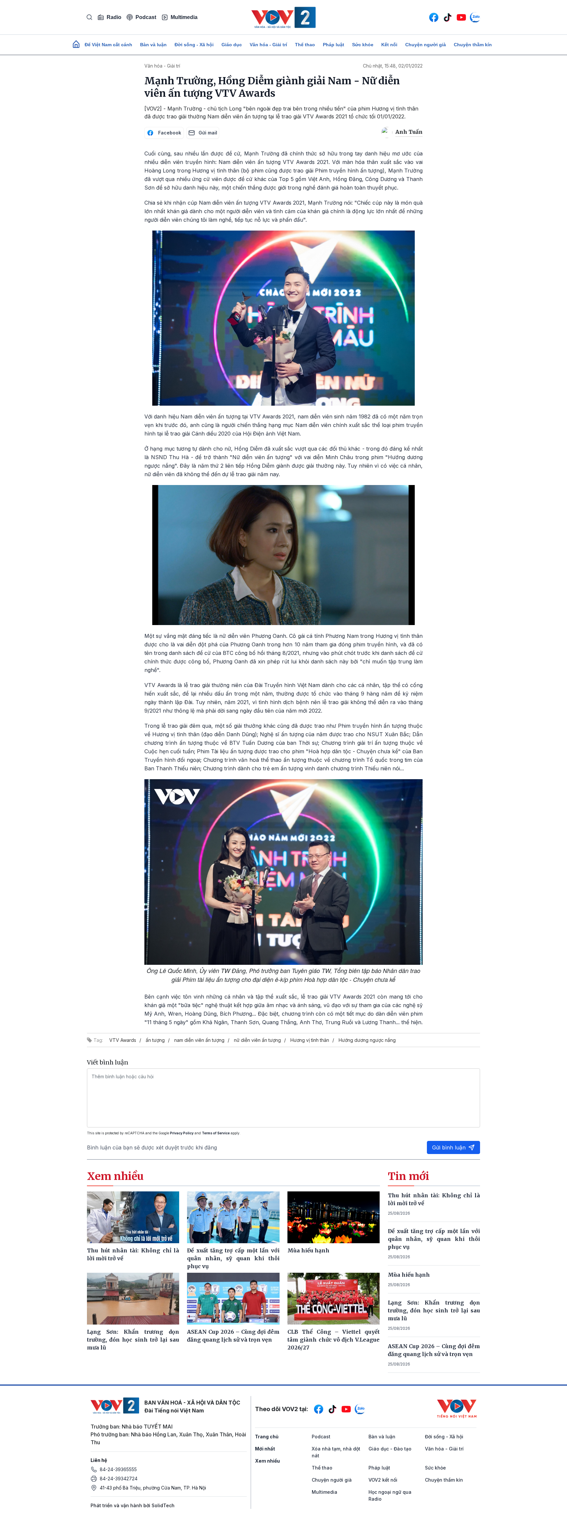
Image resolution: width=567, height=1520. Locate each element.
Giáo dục (231, 44)
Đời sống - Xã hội (194, 44)
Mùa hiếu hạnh (409, 1274)
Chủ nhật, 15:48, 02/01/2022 (393, 66)
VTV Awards (122, 1040)
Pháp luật (333, 44)
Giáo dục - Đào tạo (389, 1448)
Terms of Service (216, 1133)
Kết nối (389, 44)
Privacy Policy (182, 1133)
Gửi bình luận (449, 1147)
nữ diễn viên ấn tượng (257, 1040)
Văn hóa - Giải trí (268, 44)
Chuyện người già (425, 44)
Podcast (146, 17)
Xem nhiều (267, 1461)
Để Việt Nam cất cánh (108, 44)
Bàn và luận (153, 44)
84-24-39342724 (118, 1478)
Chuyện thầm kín (473, 44)
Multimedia (184, 17)
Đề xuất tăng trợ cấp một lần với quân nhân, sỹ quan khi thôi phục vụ (434, 1239)
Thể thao (305, 44)
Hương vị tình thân (309, 1040)
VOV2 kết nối (382, 1480)
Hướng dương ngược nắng (367, 1040)
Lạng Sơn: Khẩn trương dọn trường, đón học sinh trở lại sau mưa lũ (434, 1310)
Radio (114, 17)
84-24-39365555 (118, 1469)
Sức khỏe (362, 44)
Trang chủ (267, 1436)
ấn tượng (155, 1040)
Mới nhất (265, 1448)
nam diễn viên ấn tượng (199, 1040)
